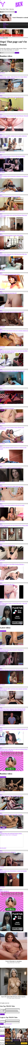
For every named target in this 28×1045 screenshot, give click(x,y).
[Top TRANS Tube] (11, 6)
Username (2, 1009)
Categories (5, 24)
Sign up (2, 1014)
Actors (4, 27)
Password (2, 1012)
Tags (4, 26)
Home (4, 23)
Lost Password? (8, 1024)
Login (2, 1024)
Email (1, 1011)
